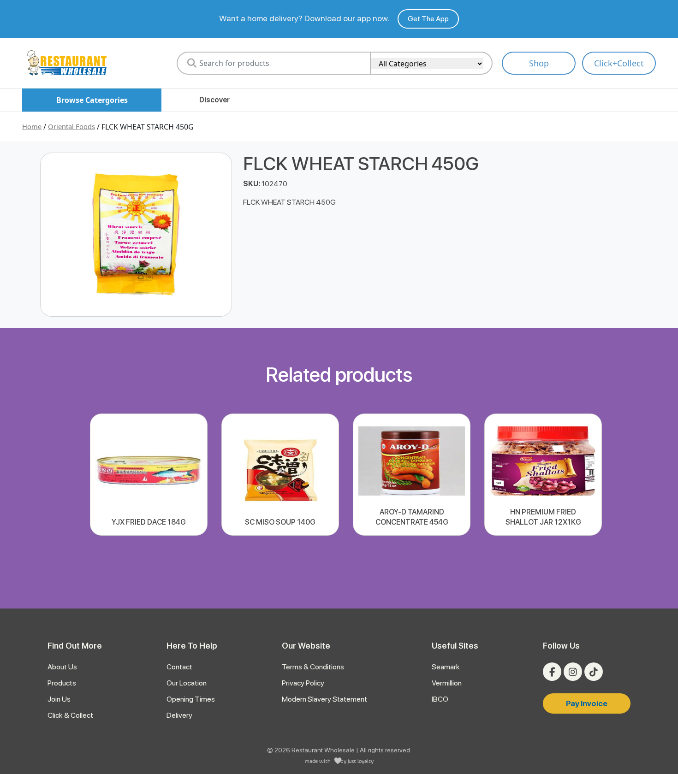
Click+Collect (619, 63)
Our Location (187, 683)
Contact (179, 666)
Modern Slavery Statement (324, 699)
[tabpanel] (149, 475)
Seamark (446, 666)
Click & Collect (70, 715)
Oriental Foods (71, 126)
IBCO (440, 699)
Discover (214, 99)
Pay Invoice (586, 703)
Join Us (59, 699)
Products (62, 683)
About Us (62, 666)
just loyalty (361, 760)
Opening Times (191, 699)
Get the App (428, 18)
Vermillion (447, 683)
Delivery (179, 715)
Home (32, 126)
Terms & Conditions (313, 666)
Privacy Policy (303, 683)
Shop (539, 63)
